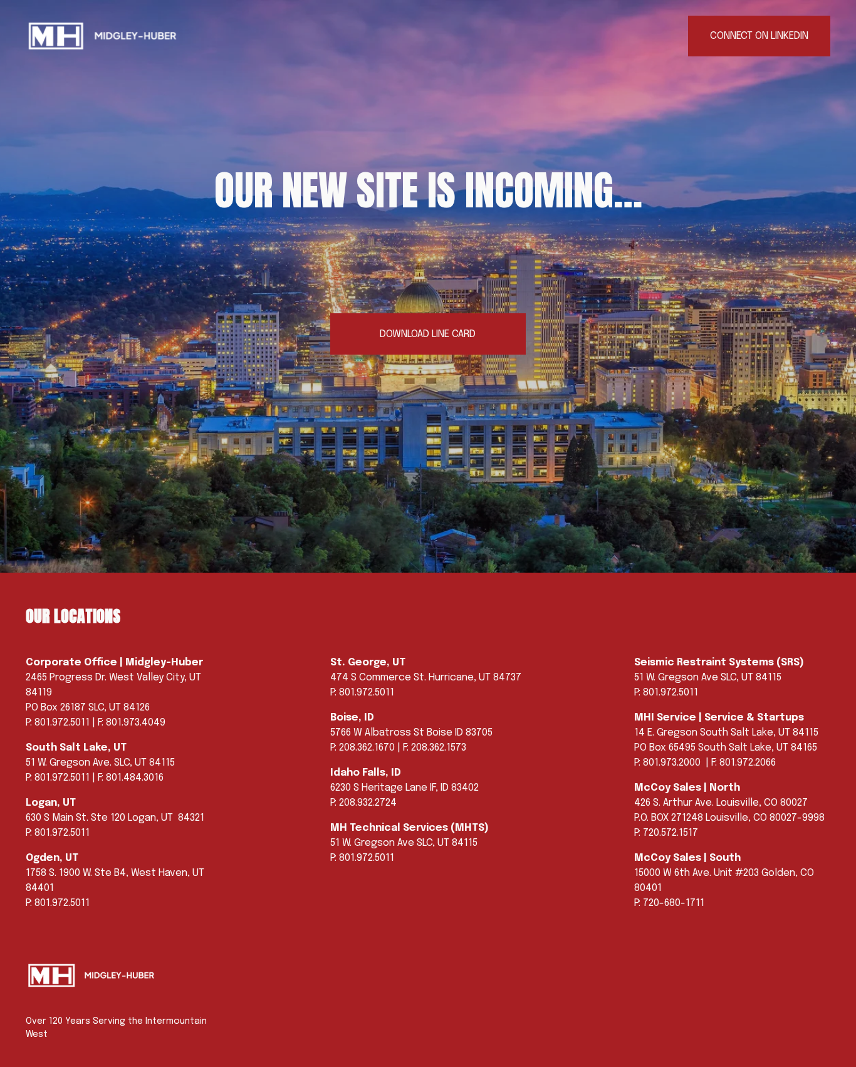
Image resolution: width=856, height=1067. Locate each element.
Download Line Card (428, 334)
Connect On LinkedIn (759, 36)
